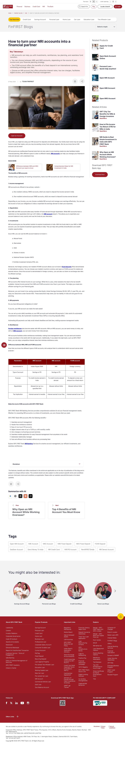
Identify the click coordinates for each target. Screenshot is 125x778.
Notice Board (68, 632)
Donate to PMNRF (113, 655)
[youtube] (22, 703)
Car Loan (77, 19)
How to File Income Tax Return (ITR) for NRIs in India (108, 126)
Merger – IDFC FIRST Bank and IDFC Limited (98, 629)
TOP (120, 617)
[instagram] (28, 703)
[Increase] (116, 1)
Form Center (97, 640)
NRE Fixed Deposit (64, 544)
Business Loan (39, 639)
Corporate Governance (13, 636)
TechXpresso (97, 662)
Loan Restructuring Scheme (83, 642)
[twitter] (11, 703)
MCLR (95, 643)
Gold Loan (38, 684)
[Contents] (4, 345)
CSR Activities (68, 639)
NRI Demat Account (106, 550)
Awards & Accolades (12, 642)
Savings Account (40, 19)
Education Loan (89, 19)
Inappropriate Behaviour (83, 684)
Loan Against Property (42, 662)
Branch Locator (112, 632)
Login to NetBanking (82, 654)
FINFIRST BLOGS (18, 13)
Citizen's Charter (11, 668)
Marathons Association (96, 658)
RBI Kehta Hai (97, 646)
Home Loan (67, 19)
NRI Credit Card (54, 550)
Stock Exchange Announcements (69, 655)
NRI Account (39, 679)
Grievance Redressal (12, 647)
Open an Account (16, 135)
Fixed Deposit (39, 656)
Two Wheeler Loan (104, 19)
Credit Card (36, 6)
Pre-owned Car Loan (41, 676)
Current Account (40, 650)
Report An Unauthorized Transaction (17, 650)
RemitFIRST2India (87, 550)
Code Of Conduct (11, 639)
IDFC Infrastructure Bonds (83, 649)
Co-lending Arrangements (83, 679)
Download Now (99, 174)
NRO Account (48, 544)
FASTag (37, 653)
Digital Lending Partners (83, 675)
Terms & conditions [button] (112, 727)
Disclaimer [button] (97, 726)
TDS (94, 679)
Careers (8, 630)
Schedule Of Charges (111, 628)
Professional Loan (40, 642)
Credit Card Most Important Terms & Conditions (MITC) (69, 668)
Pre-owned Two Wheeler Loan (44, 664)
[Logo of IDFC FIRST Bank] (8, 6)
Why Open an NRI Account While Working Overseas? (108, 154)
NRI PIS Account (70, 550)
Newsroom (9, 645)
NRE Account (33, 544)
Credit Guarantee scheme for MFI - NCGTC (69, 660)
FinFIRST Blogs (112, 641)
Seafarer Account (16, 550)
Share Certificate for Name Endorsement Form (98, 673)
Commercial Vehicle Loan (43, 681)
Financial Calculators (111, 651)
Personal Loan (54, 19)
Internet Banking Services (113, 647)
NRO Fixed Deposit (83, 544)
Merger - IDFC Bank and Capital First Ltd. (98, 635)
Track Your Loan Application (84, 637)
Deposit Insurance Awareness (84, 633)
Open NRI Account (107, 78)
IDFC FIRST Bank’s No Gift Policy (68, 644)
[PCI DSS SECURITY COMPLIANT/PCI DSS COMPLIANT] (100, 703)
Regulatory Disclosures (67, 628)
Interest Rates (112, 638)
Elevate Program (113, 674)
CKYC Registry (83, 667)
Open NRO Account (107, 98)
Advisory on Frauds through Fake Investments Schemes (69, 680)
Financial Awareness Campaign (82, 662)
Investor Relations (11, 633)
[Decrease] (110, 1)
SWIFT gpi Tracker (67, 686)
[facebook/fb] (6, 703)
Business (27, 6)
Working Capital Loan (41, 670)
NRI (43, 6)
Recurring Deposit (40, 659)
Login (119, 6)
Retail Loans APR (113, 635)
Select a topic (102, 27)
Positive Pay (82, 658)
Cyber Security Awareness (112, 659)
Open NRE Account (107, 88)
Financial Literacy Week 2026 (84, 628)
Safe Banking (10, 658)
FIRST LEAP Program (111, 671)
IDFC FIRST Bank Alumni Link (84, 670)
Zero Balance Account (42, 687)
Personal (19, 6)
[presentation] (9, 590)
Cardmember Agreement (68, 674)
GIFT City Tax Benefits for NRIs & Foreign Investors (107, 114)
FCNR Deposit (100, 544)
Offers (110, 643)
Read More (103, 118)
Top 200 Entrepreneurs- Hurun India (98, 666)
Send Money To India (35, 550)
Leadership (9, 627)
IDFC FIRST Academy (13, 665)
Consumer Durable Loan (42, 647)
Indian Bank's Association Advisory (68, 650)
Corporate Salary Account (43, 645)
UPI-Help (110, 663)
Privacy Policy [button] (103, 727)
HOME (10, 13)
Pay (93, 6)
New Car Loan (39, 673)
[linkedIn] (16, 703)
